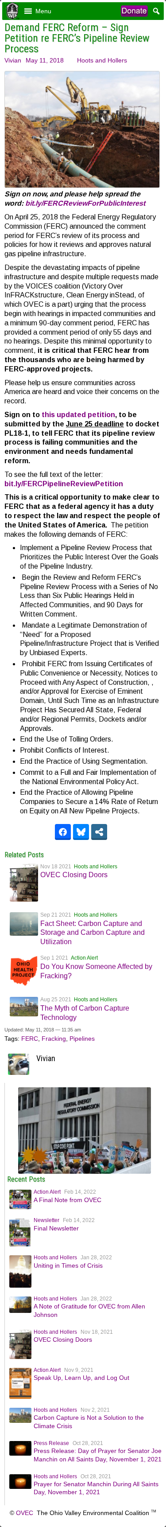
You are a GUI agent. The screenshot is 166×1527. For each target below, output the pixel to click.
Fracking (54, 1038)
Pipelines (82, 1038)
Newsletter (46, 1220)
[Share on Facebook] (63, 832)
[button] (43, 11)
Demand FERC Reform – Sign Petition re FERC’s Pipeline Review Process (77, 38)
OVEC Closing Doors (74, 875)
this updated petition (78, 414)
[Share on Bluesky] (81, 832)
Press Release (51, 1443)
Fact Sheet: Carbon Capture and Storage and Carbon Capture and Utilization (92, 933)
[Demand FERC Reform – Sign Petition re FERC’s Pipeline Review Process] (84, 1171)
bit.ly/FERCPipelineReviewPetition (63, 484)
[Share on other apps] (99, 832)
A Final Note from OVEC (67, 1199)
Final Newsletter (56, 1228)
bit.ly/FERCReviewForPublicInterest (85, 203)
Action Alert (84, 958)
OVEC (24, 1512)
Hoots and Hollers (102, 60)
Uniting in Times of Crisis (68, 1265)
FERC (29, 1038)
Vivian (12, 60)
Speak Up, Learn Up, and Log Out (81, 1377)
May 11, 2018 (45, 60)
